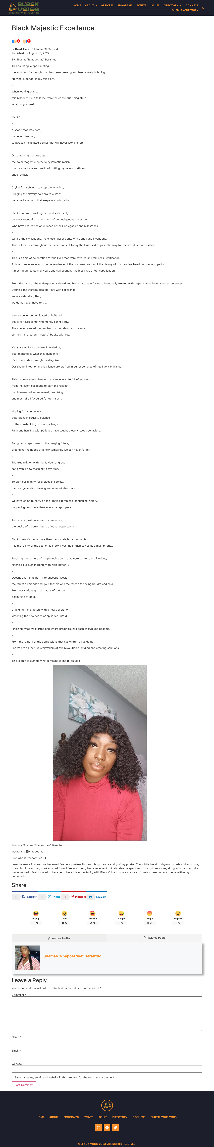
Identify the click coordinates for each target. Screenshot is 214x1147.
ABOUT (89, 5)
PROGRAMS (125, 5)
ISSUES (154, 5)
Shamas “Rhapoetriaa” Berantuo (72, 956)
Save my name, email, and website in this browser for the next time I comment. (65, 1077)
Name (16, 1037)
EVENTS (141, 5)
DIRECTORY (171, 5)
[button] (91, 5)
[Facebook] (107, 1127)
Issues (102, 1117)
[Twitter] (115, 1127)
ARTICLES (107, 5)
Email (16, 1050)
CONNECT (191, 5)
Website (17, 1064)
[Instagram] (98, 1127)
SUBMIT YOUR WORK (185, 10)
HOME (77, 5)
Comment (19, 994)
